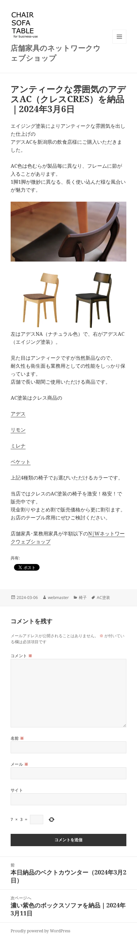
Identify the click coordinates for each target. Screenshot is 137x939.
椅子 (83, 597)
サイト (17, 790)
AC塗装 (103, 597)
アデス (18, 413)
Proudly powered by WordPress (40, 931)
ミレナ (18, 445)
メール (19, 764)
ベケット (21, 461)
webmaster (58, 597)
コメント (22, 655)
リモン (18, 429)
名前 (17, 738)
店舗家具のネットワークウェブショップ (56, 53)
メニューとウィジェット (119, 43)
